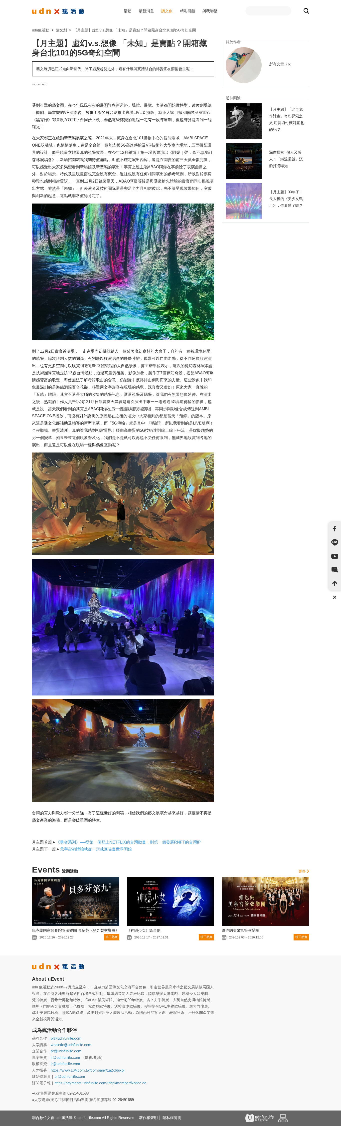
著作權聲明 (148, 1118)
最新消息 (146, 11)
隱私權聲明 (172, 1118)
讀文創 (166, 11)
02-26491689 (123, 1100)
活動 (127, 11)
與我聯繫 (209, 11)
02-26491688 (78, 1093)
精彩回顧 (187, 11)
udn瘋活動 (40, 30)
